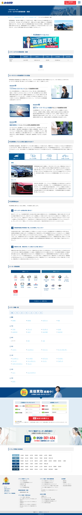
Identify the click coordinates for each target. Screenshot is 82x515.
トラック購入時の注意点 (46, 502)
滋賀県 (22, 463)
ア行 (17, 313)
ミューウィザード (31, 372)
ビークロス (30, 358)
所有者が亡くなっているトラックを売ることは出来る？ (28, 502)
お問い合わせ (6, 490)
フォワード (60, 361)
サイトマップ (6, 491)
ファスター (60, 358)
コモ (44, 341)
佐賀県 (26, 469)
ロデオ (13, 381)
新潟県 (22, 461)
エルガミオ (14, 332)
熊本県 (36, 469)
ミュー (13, 372)
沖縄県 (56, 469)
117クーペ (45, 320)
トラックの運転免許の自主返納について (49, 501)
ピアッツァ (45, 358)
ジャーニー (45, 349)
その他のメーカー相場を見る (40, 301)
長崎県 (31, 469)
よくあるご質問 (23, 485)
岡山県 (31, 466)
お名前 (46, 405)
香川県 (50, 466)
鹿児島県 (51, 469)
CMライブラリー (7, 488)
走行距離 (20, 412)
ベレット (29, 363)
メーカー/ (21, 406)
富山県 (26, 461)
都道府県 (47, 412)
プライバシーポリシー (41, 415)
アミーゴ (29, 329)
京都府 (26, 463)
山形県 (45, 455)
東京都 (45, 458)
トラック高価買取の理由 (24, 487)
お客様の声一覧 (23, 484)
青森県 (26, 455)
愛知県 (59, 461)
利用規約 (34, 415)
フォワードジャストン (17, 363)
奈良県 (40, 463)
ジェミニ (14, 349)
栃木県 (26, 458)
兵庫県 (36, 463)
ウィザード (45, 329)
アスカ (13, 329)
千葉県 (40, 458)
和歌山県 (46, 463)
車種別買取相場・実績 (24, 492)
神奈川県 (51, 458)
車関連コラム (43, 496)
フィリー (45, 361)
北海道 (22, 455)
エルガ (59, 329)
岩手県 (31, 455)
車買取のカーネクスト (43, 512)
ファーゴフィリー (31, 361)
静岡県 (54, 461)
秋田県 (40, 455)
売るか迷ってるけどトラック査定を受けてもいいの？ (28, 506)
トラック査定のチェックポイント (47, 480)
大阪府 (31, 463)
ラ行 (41, 313)
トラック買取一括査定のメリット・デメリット (49, 488)
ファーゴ (14, 361)
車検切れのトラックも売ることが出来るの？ (28, 504)
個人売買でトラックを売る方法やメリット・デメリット (49, 490)
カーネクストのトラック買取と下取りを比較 (49, 485)
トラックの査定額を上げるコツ (47, 482)
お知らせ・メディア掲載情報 (9, 493)
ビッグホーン (15, 358)
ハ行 (31, 313)
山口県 (40, 466)
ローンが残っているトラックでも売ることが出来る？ (28, 499)
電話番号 (47, 409)
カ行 (22, 313)
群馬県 (31, 458)
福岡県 (22, 469)
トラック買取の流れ (23, 480)
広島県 (36, 466)
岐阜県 (50, 461)
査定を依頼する (41, 418)
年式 (19, 409)
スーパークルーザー (62, 349)
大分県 (40, 469)
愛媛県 (54, 466)
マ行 (36, 313)
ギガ (28, 341)
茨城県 (22, 458)
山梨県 (40, 461)
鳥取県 (22, 466)
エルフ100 (45, 332)
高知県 (59, 466)
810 (59, 320)
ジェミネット (30, 349)
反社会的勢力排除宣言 (67, 485)
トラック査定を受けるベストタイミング (49, 484)
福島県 (50, 455)
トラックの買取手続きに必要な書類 (48, 499)
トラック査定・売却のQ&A (25, 497)
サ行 (26, 313)
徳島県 (45, 466)
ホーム (5, 487)
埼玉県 (36, 458)
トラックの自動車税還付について (26, 482)
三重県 (64, 461)
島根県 (26, 466)
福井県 (36, 461)
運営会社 (64, 480)
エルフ (28, 332)
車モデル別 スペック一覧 (46, 497)
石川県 (31, 461)
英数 (12, 313)
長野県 (45, 461)
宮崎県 (45, 469)
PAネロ (29, 320)
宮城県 (36, 455)
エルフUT (60, 332)
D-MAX (13, 320)
